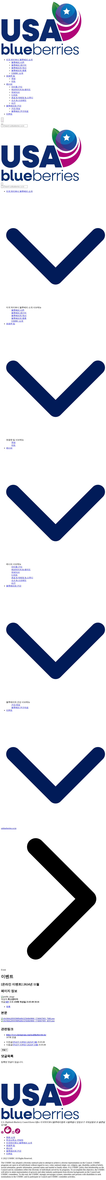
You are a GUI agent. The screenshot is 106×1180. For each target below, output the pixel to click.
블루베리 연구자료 (19, 111)
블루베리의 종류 (18, 70)
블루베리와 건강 (13, 586)
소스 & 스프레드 (18, 100)
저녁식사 (15, 92)
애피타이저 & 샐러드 (21, 89)
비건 (13, 103)
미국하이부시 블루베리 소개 (19, 1143)
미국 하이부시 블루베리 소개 (19, 191)
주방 (13, 79)
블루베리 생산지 (18, 65)
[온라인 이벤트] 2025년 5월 (24, 1042)
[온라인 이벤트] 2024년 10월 (25, 1045)
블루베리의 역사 (18, 68)
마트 (13, 81)
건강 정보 (15, 108)
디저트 (14, 95)
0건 (7, 1002)
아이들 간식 (16, 87)
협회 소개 (10, 1137)
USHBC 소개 (17, 73)
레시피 (9, 448)
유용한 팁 (10, 324)
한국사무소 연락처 (14, 1140)
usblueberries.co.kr (8, 828)
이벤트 (9, 710)
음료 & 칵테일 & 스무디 (22, 98)
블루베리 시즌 (17, 62)
